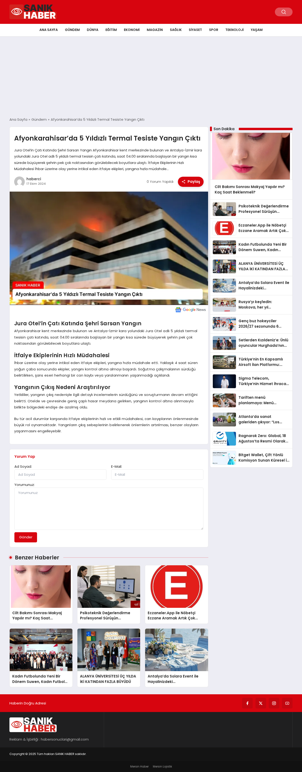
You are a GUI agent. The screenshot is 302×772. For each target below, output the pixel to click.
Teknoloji (234, 29)
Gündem (72, 29)
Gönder (25, 537)
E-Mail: (116, 466)
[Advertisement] (151, 77)
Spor (213, 29)
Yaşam (257, 29)
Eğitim (111, 29)
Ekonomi (132, 29)
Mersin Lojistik (162, 766)
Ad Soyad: (23, 466)
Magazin (155, 29)
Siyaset (195, 29)
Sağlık (176, 29)
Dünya (92, 29)
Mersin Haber (139, 766)
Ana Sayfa (48, 29)
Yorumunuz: (24, 484)
